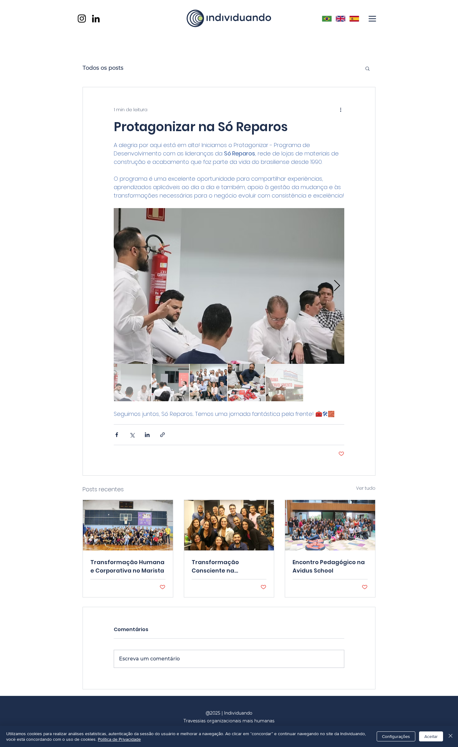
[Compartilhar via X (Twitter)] (132, 435)
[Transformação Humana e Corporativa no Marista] (128, 525)
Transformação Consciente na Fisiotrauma (215, 566)
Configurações (396, 736)
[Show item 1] (132, 382)
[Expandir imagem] (229, 286)
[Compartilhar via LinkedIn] (147, 435)
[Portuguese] (326, 18)
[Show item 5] (284, 382)
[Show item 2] (170, 382)
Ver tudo (365, 488)
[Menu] (372, 18)
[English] (340, 18)
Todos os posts (103, 67)
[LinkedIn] (95, 18)
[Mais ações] (340, 109)
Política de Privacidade (119, 739)
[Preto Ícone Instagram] (81, 18)
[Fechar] (450, 736)
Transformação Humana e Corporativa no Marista (127, 566)
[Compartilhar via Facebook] (117, 435)
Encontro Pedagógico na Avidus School (329, 566)
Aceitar (431, 736)
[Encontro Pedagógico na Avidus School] (330, 525)
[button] (367, 68)
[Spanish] (354, 18)
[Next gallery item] (337, 286)
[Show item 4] (246, 382)
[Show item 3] (208, 382)
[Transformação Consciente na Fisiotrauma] (229, 525)
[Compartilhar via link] (162, 435)
